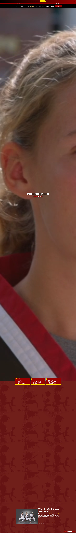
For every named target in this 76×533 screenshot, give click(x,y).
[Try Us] (31, 379)
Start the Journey (52, 378)
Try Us (34, 378)
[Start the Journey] (47, 379)
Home (22, 6)
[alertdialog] (38, 1)
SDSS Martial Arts (51, 513)
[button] (56, 3)
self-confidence (58, 513)
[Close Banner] (75, 1)
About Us (47, 6)
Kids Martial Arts (26, 6)
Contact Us (52, 6)
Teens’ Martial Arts (32, 6)
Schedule (43, 6)
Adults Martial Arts (38, 6)
